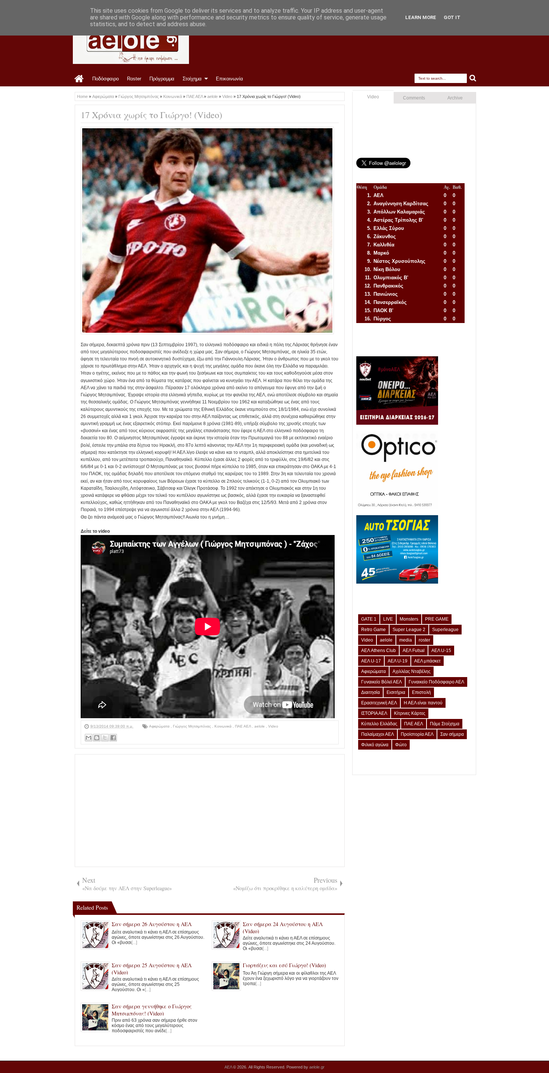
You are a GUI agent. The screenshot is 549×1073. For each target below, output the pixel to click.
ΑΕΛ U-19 (397, 661)
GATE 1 (368, 619)
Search (473, 78)
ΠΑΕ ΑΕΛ (243, 726)
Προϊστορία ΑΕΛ (417, 734)
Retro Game (373, 629)
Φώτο (401, 744)
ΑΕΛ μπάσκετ (427, 661)
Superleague (445, 629)
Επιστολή (421, 692)
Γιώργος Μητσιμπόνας (192, 726)
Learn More (420, 17)
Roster (134, 79)
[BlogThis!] (96, 737)
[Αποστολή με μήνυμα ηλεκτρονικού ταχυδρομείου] (88, 737)
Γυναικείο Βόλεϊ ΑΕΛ (381, 682)
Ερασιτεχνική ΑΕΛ (379, 702)
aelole (260, 726)
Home (79, 78)
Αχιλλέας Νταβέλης (412, 671)
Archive (455, 98)
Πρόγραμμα (161, 79)
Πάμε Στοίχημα (444, 723)
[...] (134, 942)
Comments (414, 98)
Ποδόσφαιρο (105, 79)
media (405, 640)
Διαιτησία (370, 692)
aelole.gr (317, 1067)
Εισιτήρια (396, 692)
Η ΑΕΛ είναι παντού (423, 702)
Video (273, 726)
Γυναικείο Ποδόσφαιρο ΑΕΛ (436, 682)
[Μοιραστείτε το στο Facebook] (113, 737)
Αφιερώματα (160, 726)
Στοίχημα (192, 79)
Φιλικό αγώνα (374, 744)
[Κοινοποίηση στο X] (105, 737)
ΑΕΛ (228, 1067)
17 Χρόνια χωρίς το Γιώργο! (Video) (151, 115)
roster (424, 640)
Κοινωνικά (223, 726)
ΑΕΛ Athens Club (378, 650)
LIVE (388, 619)
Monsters (409, 619)
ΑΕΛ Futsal (414, 650)
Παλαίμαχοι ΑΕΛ (377, 734)
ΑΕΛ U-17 (371, 661)
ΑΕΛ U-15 (441, 650)
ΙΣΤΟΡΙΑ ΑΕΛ (374, 713)
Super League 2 (409, 629)
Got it (452, 17)
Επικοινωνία (229, 79)
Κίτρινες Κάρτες (409, 713)
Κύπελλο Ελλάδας (379, 723)
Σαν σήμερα (452, 734)
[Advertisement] (210, 810)
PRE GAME (437, 619)
